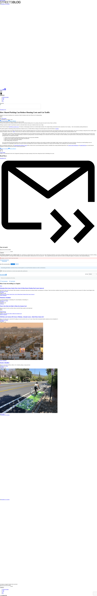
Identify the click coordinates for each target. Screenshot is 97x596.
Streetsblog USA (3, 109)
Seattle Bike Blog (83, 145)
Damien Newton (3, 311)
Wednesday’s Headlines (5, 297)
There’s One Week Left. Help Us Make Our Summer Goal (13, 306)
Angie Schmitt (3, 118)
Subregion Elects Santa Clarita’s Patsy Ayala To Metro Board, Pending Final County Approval (22, 288)
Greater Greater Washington (73, 145)
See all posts (2, 413)
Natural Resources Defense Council (20, 145)
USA (3, 98)
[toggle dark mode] (1, 92)
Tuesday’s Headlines (4, 362)
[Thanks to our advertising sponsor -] (20, 108)
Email (12, 251)
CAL (3, 99)
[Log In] (5, 89)
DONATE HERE (5, 97)
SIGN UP (1, 252)
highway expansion (3, 314)
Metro (1, 285)
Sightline (57, 128)
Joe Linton (2, 292)
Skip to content (2, 0)
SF (2, 100)
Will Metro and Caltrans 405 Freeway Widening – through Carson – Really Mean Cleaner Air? (22, 316)
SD (2, 101)
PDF (14, 131)
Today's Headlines (3, 295)
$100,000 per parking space (14, 126)
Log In (1, 89)
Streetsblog (2, 303)
